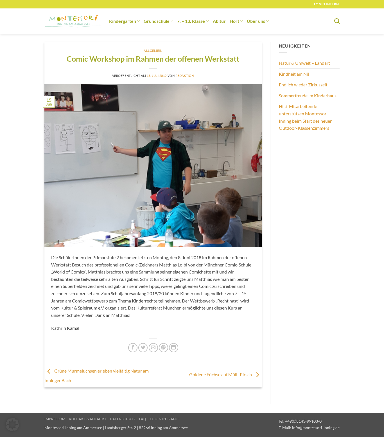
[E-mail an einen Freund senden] (153, 347)
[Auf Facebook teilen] (132, 347)
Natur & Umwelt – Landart (304, 63)
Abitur (219, 21)
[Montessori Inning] (72, 21)
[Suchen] (337, 21)
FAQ (142, 419)
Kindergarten (122, 21)
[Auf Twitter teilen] (143, 347)
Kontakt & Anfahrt (87, 419)
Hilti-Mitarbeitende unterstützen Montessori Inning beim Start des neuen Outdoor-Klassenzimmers (306, 117)
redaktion (184, 75)
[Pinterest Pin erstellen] (163, 347)
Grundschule (157, 21)
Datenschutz (123, 419)
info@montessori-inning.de (316, 427)
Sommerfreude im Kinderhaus (307, 95)
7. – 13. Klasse (191, 21)
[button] (12, 424)
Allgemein (153, 50)
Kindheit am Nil (294, 74)
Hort (234, 21)
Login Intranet (165, 419)
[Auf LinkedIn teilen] (173, 347)
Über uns (256, 21)
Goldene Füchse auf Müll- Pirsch (221, 374)
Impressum (54, 419)
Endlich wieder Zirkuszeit (303, 84)
